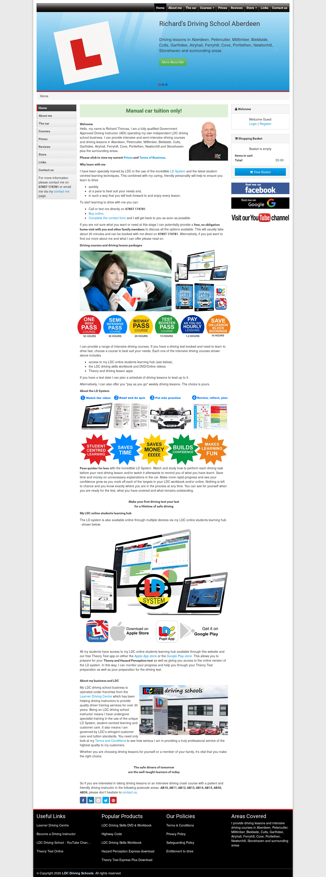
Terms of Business (152, 157)
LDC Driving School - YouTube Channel (64, 842)
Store (250, 8)
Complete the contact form (107, 218)
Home (160, 8)
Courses (206, 8)
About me (175, 8)
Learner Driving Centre (96, 696)
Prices (222, 8)
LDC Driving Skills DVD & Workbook (126, 825)
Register (265, 123)
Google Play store (179, 656)
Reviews (237, 8)
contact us (129, 792)
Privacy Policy (176, 834)
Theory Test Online (50, 851)
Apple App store (145, 656)
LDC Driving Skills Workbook (121, 842)
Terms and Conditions (110, 740)
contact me (61, 191)
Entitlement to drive (179, 851)
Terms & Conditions (180, 825)
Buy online (96, 213)
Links (264, 8)
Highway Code (112, 834)
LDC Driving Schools (78, 873)
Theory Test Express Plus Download (127, 860)
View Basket (262, 172)
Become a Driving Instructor (56, 834)
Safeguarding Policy (180, 842)
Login (253, 123)
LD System (177, 171)
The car (191, 8)
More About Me (173, 62)
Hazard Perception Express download (128, 851)
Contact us (279, 8)
